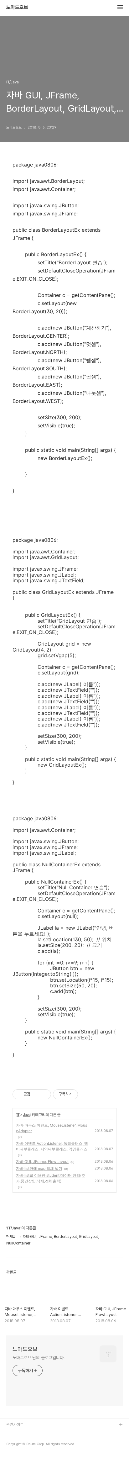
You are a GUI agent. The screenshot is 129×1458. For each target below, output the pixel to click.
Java (26, 1114)
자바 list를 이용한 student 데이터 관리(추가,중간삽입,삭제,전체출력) (50, 1178)
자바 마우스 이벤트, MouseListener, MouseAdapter (51, 1128)
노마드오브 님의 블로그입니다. (38, 1357)
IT (18, 1114)
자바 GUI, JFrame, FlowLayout (42, 1161)
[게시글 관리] (44, 1094)
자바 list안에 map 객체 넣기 (39, 1168)
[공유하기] (36, 1094)
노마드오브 (17, 7)
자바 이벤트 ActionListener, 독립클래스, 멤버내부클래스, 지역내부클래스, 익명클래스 (52, 1146)
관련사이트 (14, 1424)
